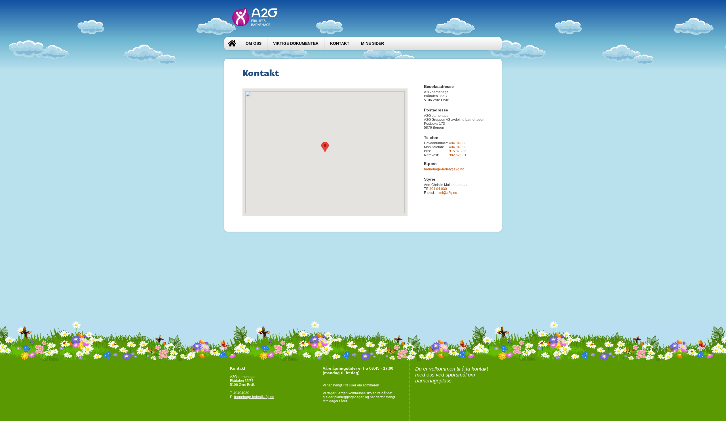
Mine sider (372, 43)
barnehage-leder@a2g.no (444, 169)
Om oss (253, 43)
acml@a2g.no (446, 193)
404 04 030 (458, 143)
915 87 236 (458, 151)
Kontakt (339, 43)
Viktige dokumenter (295, 43)
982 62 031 (458, 155)
